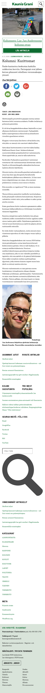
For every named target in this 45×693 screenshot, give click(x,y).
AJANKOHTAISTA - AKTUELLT (21, 57)
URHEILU (5, 581)
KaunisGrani (22, 4)
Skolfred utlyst (7, 359)
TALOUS (5, 577)
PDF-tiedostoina (16, 655)
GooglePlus (6, 425)
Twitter (5, 434)
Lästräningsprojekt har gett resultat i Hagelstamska (20, 375)
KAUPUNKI (6, 551)
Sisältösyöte (6, 610)
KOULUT (5, 559)
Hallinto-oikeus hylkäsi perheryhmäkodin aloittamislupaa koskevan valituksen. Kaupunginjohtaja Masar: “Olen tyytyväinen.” (22, 407)
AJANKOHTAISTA (8, 537)
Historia (5, 546)
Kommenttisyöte (8, 614)
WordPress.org (7, 619)
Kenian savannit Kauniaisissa (12, 370)
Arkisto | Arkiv (12, 663)
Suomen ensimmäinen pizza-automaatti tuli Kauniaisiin (22, 400)
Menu (4, 4)
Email (4, 421)
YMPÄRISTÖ (6, 590)
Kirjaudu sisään (7, 605)
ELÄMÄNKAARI (8, 542)
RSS (3, 438)
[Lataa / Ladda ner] (5, 104)
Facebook (5, 430)
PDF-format (19, 657)
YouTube (5, 443)
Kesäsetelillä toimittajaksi (11, 379)
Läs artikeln (22, 50)
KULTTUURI (6, 564)
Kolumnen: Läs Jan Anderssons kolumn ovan (22, 43)
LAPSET (5, 568)
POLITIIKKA (7, 572)
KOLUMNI (6, 555)
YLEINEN (5, 586)
